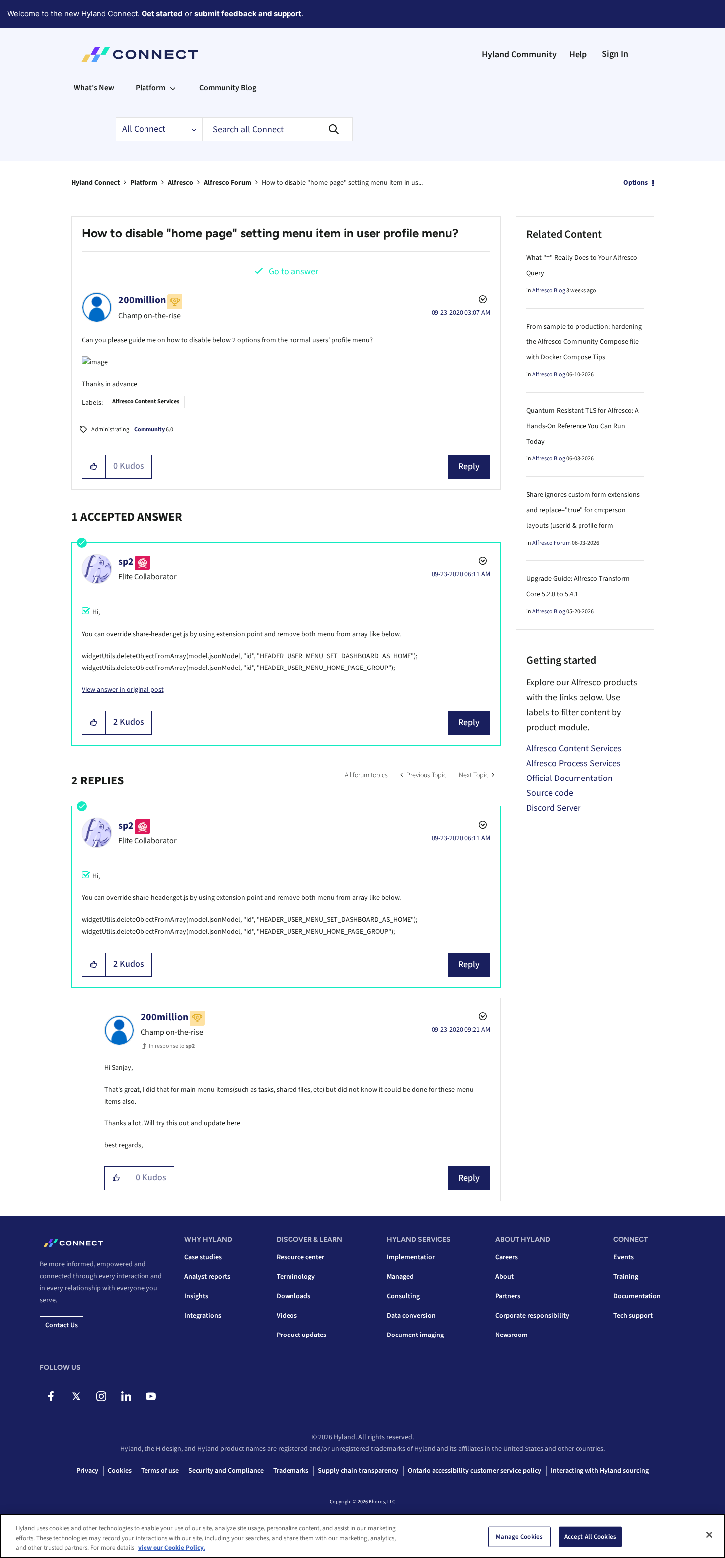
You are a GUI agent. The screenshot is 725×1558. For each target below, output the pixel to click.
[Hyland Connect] (140, 55)
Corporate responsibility (532, 1316)
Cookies (120, 1471)
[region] (362, 1536)
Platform (143, 183)
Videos (287, 1316)
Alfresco (180, 183)
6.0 (153, 429)
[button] (94, 466)
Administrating (110, 429)
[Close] (709, 1535)
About (504, 1277)
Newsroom (511, 1335)
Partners (507, 1296)
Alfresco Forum (227, 183)
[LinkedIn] (126, 1396)
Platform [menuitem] (150, 87)
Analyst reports (207, 1277)
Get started (162, 13)
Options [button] (635, 183)
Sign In (615, 54)
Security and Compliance (226, 1471)
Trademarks (290, 1471)
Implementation (411, 1257)
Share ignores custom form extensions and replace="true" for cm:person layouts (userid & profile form (583, 510)
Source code (549, 793)
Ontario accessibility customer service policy (474, 1471)
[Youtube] (151, 1396)
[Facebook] (51, 1396)
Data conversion (411, 1316)
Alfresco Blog (548, 290)
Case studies (203, 1257)
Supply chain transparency (358, 1471)
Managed (400, 1277)
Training (625, 1277)
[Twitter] (76, 1396)
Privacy (87, 1471)
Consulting (403, 1296)
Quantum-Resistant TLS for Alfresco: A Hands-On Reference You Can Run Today (582, 426)
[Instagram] (101, 1396)
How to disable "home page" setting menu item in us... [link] (342, 183)
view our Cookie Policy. (171, 1547)
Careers (506, 1257)
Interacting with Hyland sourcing (600, 1471)
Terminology (296, 1277)
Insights (196, 1296)
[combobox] (277, 129)
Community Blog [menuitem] (227, 87)
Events (623, 1257)
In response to (172, 1046)
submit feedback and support (247, 13)
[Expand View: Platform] (173, 88)
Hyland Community (519, 54)
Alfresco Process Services (573, 763)
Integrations (202, 1316)
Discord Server (553, 808)
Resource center (300, 1257)
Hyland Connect (95, 183)
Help (578, 54)
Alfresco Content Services (145, 401)
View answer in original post (123, 690)
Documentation (637, 1296)
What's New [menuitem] (94, 87)
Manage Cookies (519, 1536)
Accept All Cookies (590, 1536)
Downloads (293, 1296)
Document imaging (415, 1335)
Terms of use (160, 1471)
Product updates (301, 1335)
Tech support (633, 1316)
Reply (469, 466)
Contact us (61, 1325)
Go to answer (293, 271)
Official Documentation (569, 778)
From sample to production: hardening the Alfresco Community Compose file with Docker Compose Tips (584, 342)
